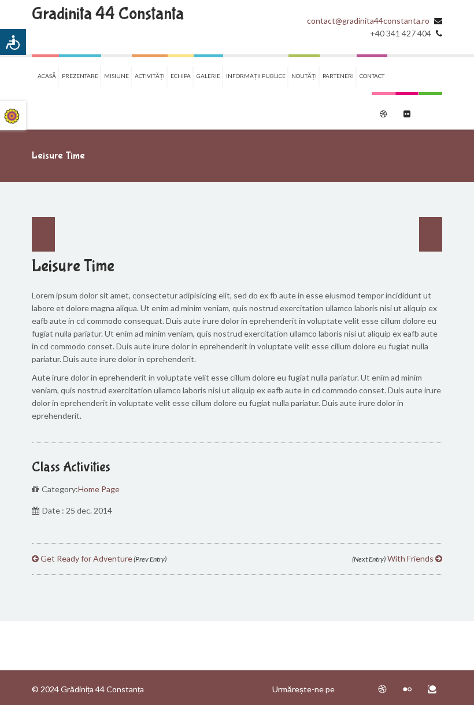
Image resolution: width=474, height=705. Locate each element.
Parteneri (338, 75)
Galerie (208, 75)
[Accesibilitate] (13, 42)
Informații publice (256, 75)
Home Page (99, 489)
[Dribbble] (382, 689)
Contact (372, 75)
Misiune (116, 75)
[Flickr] (407, 689)
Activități (150, 75)
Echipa (181, 75)
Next (430, 234)
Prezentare (80, 75)
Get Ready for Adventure (102, 558)
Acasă (47, 75)
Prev (43, 234)
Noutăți (304, 75)
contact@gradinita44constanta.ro (368, 20)
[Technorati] (432, 689)
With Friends (393, 558)
